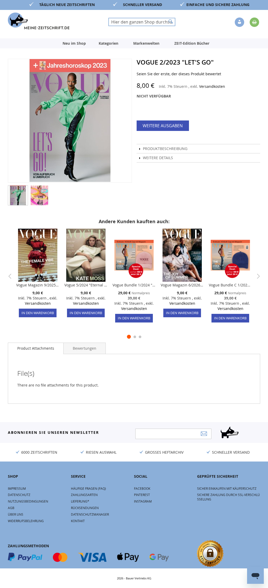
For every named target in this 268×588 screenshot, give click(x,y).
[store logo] (38, 21)
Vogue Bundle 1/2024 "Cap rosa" (134, 285)
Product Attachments (35, 348)
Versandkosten (212, 86)
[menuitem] (74, 43)
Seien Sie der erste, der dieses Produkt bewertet (179, 73)
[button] (240, 22)
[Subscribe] (204, 433)
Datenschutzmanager (90, 514)
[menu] (134, 43)
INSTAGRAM (143, 501)
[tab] (36, 348)
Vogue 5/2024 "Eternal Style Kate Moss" (85, 285)
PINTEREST (142, 495)
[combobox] (141, 22)
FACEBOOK (142, 488)
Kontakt (78, 521)
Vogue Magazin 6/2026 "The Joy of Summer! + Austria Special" (182, 285)
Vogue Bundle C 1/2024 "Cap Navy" (230, 285)
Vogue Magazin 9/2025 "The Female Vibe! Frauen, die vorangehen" (37, 285)
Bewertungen (84, 348)
